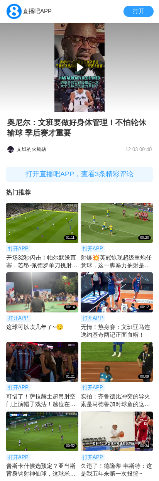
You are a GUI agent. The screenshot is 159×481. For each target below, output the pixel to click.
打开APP (18, 248)
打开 (138, 11)
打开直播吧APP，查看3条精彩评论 (79, 174)
